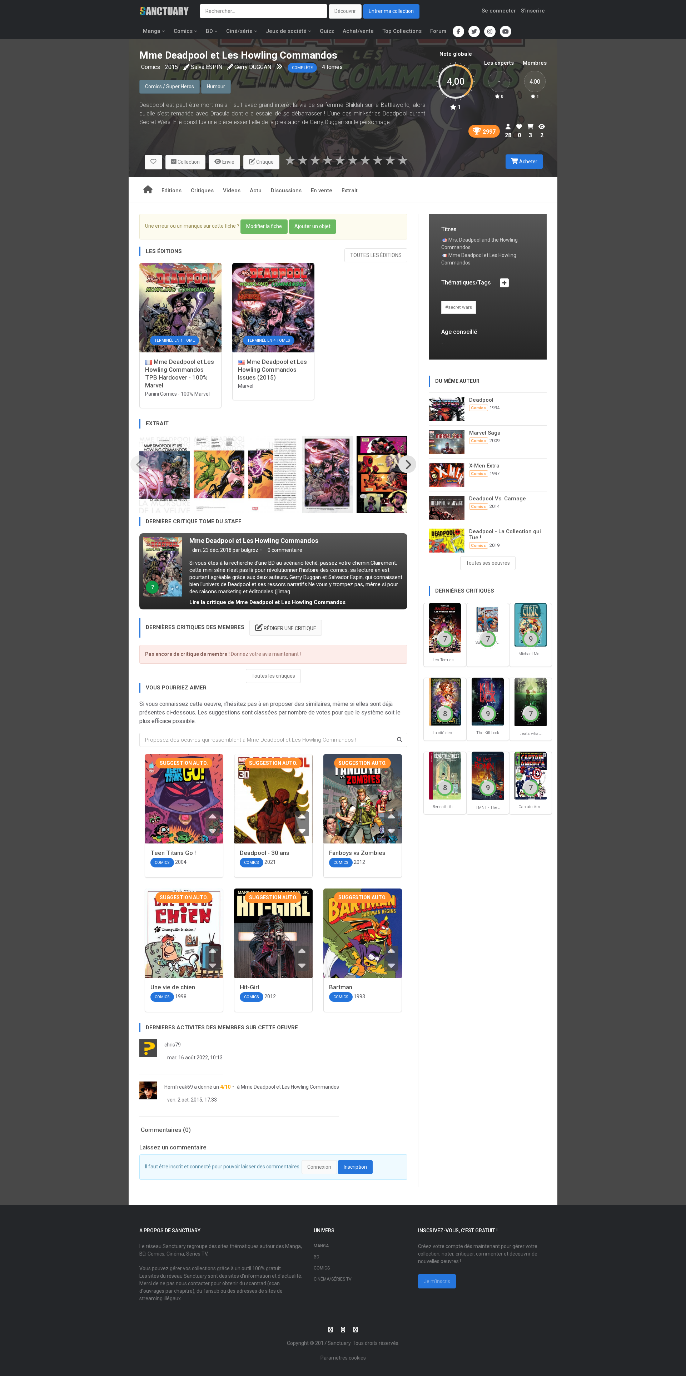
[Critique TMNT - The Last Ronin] (488, 775)
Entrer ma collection (391, 11)
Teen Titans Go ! (173, 852)
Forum (438, 31)
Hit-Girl (249, 987)
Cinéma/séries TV (333, 1279)
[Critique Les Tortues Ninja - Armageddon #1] (445, 627)
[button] (153, 162)
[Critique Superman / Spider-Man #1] (488, 618)
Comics (183, 31)
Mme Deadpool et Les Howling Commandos (253, 540)
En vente (321, 190)
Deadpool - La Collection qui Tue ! (505, 534)
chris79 (172, 1045)
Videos (231, 190)
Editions (171, 190)
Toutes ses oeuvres (488, 563)
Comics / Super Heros (169, 86)
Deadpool (481, 400)
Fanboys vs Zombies (357, 852)
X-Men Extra (484, 465)
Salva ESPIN (206, 67)
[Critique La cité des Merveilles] (445, 701)
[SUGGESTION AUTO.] (184, 809)
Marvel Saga (485, 433)
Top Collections (402, 31)
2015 (171, 67)
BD (209, 31)
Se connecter (499, 11)
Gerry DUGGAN (252, 67)
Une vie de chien (172, 987)
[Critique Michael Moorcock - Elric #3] (530, 624)
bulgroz (249, 550)
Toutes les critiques (273, 676)
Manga (151, 31)
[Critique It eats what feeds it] (530, 701)
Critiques (202, 190)
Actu (256, 190)
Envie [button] (227, 162)
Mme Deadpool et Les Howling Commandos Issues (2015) (272, 369)
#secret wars (458, 307)
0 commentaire (284, 550)
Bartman (340, 987)
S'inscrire (533, 11)
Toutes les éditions (376, 255)
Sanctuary (339, 1343)
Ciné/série (239, 31)
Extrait (350, 190)
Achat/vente (358, 31)
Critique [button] (264, 162)
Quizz (327, 31)
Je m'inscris (437, 1281)
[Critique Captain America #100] (530, 775)
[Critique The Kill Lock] (488, 701)
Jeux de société (286, 31)
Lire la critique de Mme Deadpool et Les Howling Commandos (267, 602)
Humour (216, 86)
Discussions (286, 190)
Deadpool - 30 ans (264, 852)
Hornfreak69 (178, 1087)
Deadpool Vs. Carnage (497, 498)
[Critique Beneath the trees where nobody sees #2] (445, 775)
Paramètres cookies (343, 1358)
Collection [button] (188, 162)
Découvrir (345, 11)
